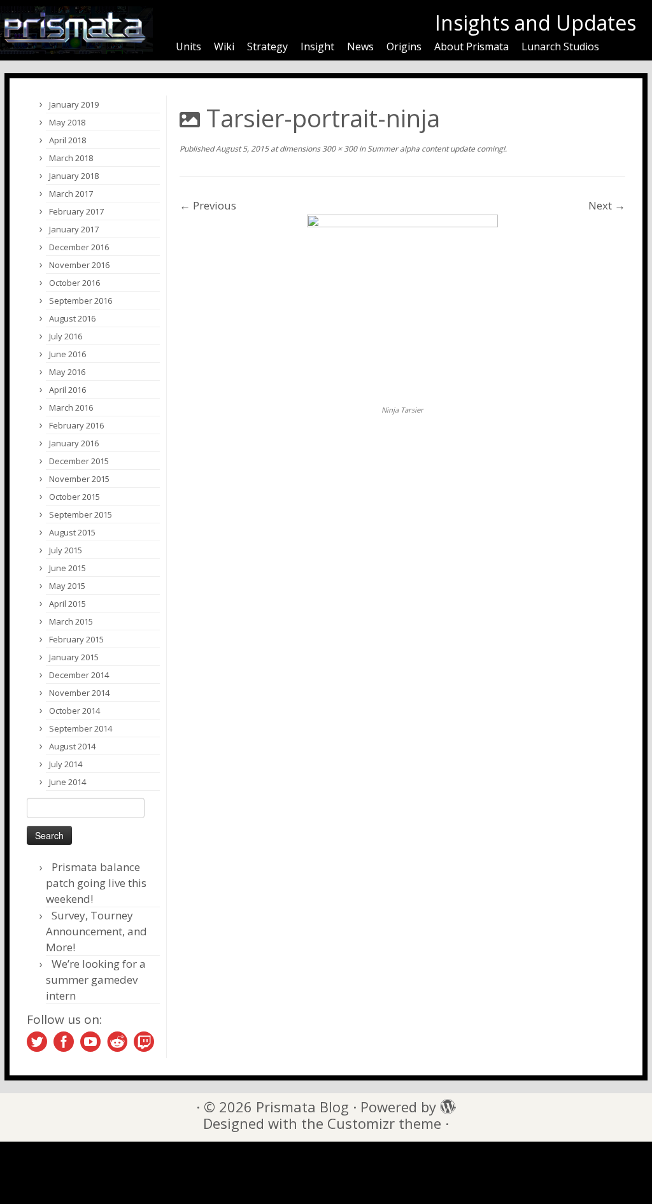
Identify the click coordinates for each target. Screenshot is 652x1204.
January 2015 (74, 657)
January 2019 (74, 104)
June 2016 (67, 354)
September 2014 (80, 728)
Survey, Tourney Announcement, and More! (96, 931)
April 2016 (67, 389)
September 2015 (80, 514)
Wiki (224, 46)
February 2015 (76, 639)
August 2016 (72, 318)
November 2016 (79, 265)
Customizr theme (384, 1123)
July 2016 (65, 336)
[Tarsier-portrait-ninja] (402, 308)
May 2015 (67, 585)
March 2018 (71, 158)
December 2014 (79, 675)
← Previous (208, 205)
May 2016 (67, 372)
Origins (404, 46)
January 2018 (74, 175)
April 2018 (67, 140)
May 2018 (67, 122)
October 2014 (74, 710)
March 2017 (71, 193)
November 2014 (79, 692)
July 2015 (65, 550)
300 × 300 (338, 148)
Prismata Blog (302, 1107)
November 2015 (79, 479)
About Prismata (471, 46)
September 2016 (80, 300)
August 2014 (72, 746)
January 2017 (74, 229)
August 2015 (72, 532)
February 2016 (76, 425)
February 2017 (76, 211)
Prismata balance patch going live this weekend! (96, 883)
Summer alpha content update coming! (435, 148)
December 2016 (79, 247)
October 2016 (74, 282)
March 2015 (71, 621)
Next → (606, 205)
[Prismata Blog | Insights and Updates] (76, 30)
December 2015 (79, 461)
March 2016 (71, 407)
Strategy (267, 46)
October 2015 (74, 496)
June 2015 (67, 568)
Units (188, 46)
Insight (317, 46)
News (360, 46)
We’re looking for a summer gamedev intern (96, 979)
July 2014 (65, 764)
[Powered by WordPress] (444, 1103)
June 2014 (67, 782)
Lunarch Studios (560, 46)
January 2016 (74, 443)
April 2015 (67, 603)
